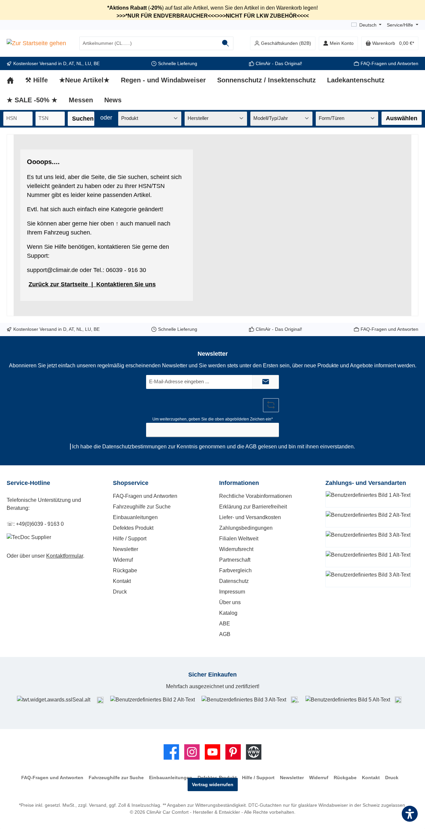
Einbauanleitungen (135, 517)
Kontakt (122, 581)
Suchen (83, 118)
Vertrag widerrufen (212, 784)
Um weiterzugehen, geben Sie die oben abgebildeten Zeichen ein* (212, 419)
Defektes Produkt (133, 528)
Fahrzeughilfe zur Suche (142, 506)
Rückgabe (125, 570)
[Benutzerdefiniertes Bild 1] (100, 700)
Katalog (228, 613)
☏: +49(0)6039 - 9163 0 (35, 524)
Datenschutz (234, 581)
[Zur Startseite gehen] (36, 43)
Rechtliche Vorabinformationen (255, 496)
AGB (251, 446)
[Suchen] (225, 43)
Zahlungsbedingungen (246, 528)
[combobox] (148, 43)
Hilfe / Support (129, 538)
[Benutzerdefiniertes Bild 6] (398, 699)
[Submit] (265, 382)
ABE (224, 623)
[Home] (16, 80)
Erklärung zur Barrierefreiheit (253, 506)
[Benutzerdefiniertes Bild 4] (295, 699)
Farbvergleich (235, 570)
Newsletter (125, 549)
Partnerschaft (234, 560)
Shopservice (130, 483)
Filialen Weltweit (238, 538)
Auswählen (401, 118)
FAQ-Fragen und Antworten (389, 63)
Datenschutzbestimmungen (134, 446)
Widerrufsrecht (236, 549)
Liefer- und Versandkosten (250, 517)
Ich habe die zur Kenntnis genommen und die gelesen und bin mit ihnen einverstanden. (213, 446)
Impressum (232, 592)
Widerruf (123, 560)
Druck (120, 592)
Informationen (239, 483)
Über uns (230, 602)
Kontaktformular (64, 556)
